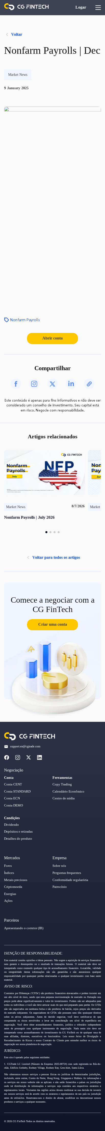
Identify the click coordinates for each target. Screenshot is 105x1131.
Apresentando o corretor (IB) (23, 928)
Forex (8, 866)
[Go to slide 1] (46, 532)
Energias (10, 894)
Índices (9, 873)
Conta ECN (12, 798)
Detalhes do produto (18, 838)
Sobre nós (59, 866)
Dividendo (11, 825)
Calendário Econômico (68, 791)
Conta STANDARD (17, 791)
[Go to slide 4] (59, 532)
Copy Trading (62, 784)
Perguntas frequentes (66, 873)
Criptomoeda (13, 887)
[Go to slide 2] (50, 532)
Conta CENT (13, 784)
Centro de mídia (63, 798)
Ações (8, 901)
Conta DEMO (13, 805)
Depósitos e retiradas (18, 831)
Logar (80, 7)
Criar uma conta (52, 624)
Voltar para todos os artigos (56, 557)
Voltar (16, 34)
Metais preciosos (15, 880)
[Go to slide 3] (55, 532)
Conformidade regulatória (70, 880)
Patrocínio (59, 887)
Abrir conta (52, 338)
